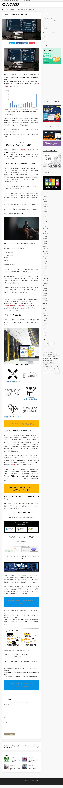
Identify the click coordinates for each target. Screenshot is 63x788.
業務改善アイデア (56, 371)
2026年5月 (45, 199)
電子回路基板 (57, 373)
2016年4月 (45, 325)
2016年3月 (45, 328)
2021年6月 (45, 263)
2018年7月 (45, 310)
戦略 (51, 371)
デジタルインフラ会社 (46, 356)
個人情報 (56, 366)
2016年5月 (45, 323)
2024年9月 (45, 219)
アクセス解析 (45, 350)
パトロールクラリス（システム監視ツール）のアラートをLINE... (15, 760)
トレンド (44, 360)
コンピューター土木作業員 (47, 354)
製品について (45, 36)
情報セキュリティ (46, 371)
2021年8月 (45, 258)
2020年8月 (45, 288)
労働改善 (51, 368)
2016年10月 (45, 315)
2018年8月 (45, 308)
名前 (5, 717)
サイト (5, 727)
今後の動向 (52, 366)
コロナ (55, 352)
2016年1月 (45, 333)
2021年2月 (45, 273)
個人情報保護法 (45, 368)
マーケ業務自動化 (46, 366)
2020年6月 (45, 293)
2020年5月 (45, 295)
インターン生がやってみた (53, 350)
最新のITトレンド (47, 18)
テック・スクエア (28, 782)
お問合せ (45, 41)
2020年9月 (45, 285)
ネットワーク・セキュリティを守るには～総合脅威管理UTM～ (33, 760)
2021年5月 (45, 266)
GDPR (53, 343)
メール (5, 722)
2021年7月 (45, 261)
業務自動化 (46, 23)
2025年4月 (45, 211)
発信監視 (51, 373)
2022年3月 (45, 241)
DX (44, 25)
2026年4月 (45, 201)
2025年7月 (45, 209)
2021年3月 (45, 271)
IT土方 (51, 345)
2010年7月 (45, 335)
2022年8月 (45, 236)
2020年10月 (45, 283)
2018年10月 (45, 303)
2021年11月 (45, 251)
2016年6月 (45, 320)
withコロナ (45, 348)
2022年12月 (45, 228)
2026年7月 (45, 196)
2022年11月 (45, 231)
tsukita (12, 16)
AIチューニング (45, 343)
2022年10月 (45, 233)
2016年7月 (45, 318)
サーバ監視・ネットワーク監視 (51, 20)
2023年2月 (45, 224)
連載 (44, 16)
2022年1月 (45, 246)
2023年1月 (45, 226)
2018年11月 (45, 300)
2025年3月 (45, 214)
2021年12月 (45, 248)
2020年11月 (45, 280)
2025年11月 (45, 206)
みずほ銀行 (56, 348)
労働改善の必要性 (57, 368)
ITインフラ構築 (45, 345)
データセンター (45, 358)
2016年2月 (45, 330)
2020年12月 (45, 278)
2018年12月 (45, 298)
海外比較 (44, 373)
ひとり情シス (50, 348)
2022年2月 (45, 243)
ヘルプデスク (45, 364)
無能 (48, 373)
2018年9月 (45, 305)
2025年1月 (45, 216)
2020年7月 (45, 290)
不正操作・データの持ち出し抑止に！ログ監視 (33, 767)
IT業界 (54, 345)
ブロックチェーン (52, 362)
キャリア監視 (50, 352)
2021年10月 (45, 253)
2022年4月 (45, 238)
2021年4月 (45, 268)
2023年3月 (45, 221)
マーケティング (51, 364)
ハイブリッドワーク (50, 360)
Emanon (37, 782)
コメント (6, 704)
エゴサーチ (45, 352)
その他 (45, 28)
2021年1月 (45, 276)
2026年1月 (45, 204)
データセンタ (54, 356)
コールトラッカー (56, 354)
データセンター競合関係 (54, 358)
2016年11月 (45, 313)
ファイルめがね (45, 362)
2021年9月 (45, 256)
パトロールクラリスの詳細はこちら (21, 424)
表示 (23, 142)
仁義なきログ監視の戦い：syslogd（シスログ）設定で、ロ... (15, 768)
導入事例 (45, 39)
